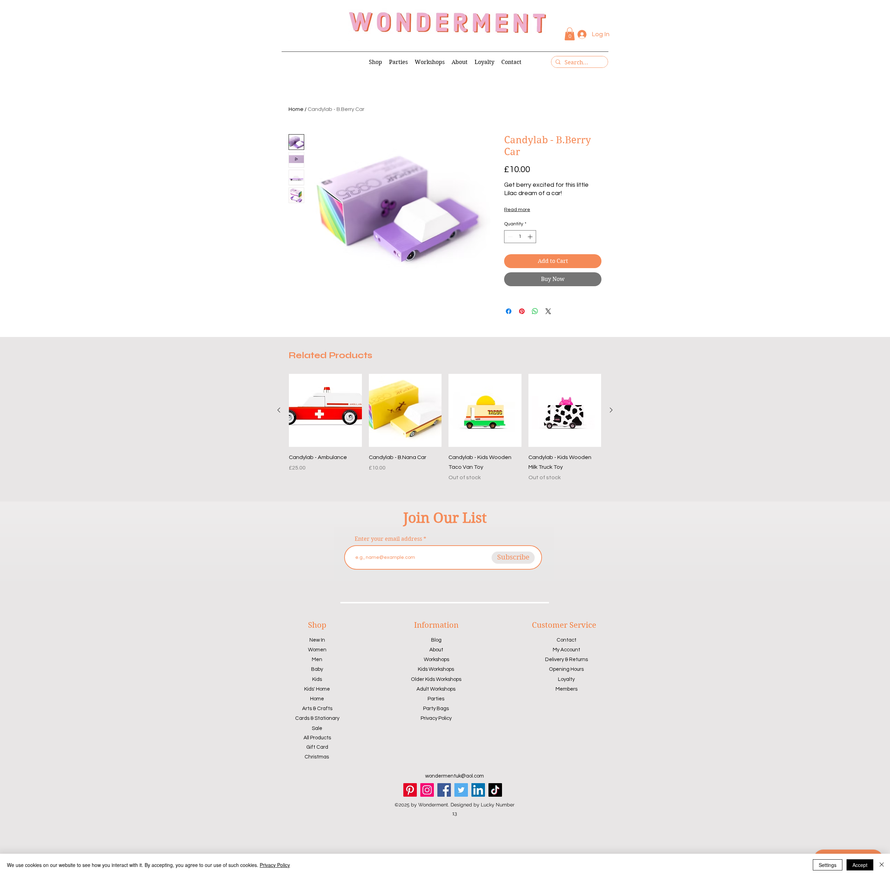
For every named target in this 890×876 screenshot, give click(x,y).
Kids (317, 679)
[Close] (881, 864)
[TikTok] (495, 790)
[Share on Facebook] (508, 311)
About (436, 649)
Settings (827, 864)
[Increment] (530, 237)
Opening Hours (566, 669)
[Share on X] (548, 311)
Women (317, 649)
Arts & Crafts (317, 708)
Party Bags (436, 708)
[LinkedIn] (478, 790)
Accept (859, 864)
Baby (317, 669)
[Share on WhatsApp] (535, 311)
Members (566, 689)
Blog (436, 640)
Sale (317, 728)
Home (296, 109)
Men (317, 659)
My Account (566, 649)
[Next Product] (611, 410)
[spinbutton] (520, 237)
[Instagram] (427, 790)
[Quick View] (325, 410)
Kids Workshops (436, 669)
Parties (436, 698)
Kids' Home (317, 689)
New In (317, 640)
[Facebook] (444, 790)
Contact (566, 640)
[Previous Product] (279, 410)
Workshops (436, 659)
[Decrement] (509, 237)
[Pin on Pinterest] (522, 311)
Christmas (317, 757)
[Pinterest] (410, 790)
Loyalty (566, 679)
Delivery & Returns (566, 659)
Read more (517, 209)
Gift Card (317, 747)
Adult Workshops (435, 689)
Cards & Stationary (317, 718)
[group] (445, 427)
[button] (569, 33)
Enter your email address (388, 539)
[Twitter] (461, 790)
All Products (317, 737)
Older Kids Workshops (436, 679)
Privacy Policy (436, 718)
